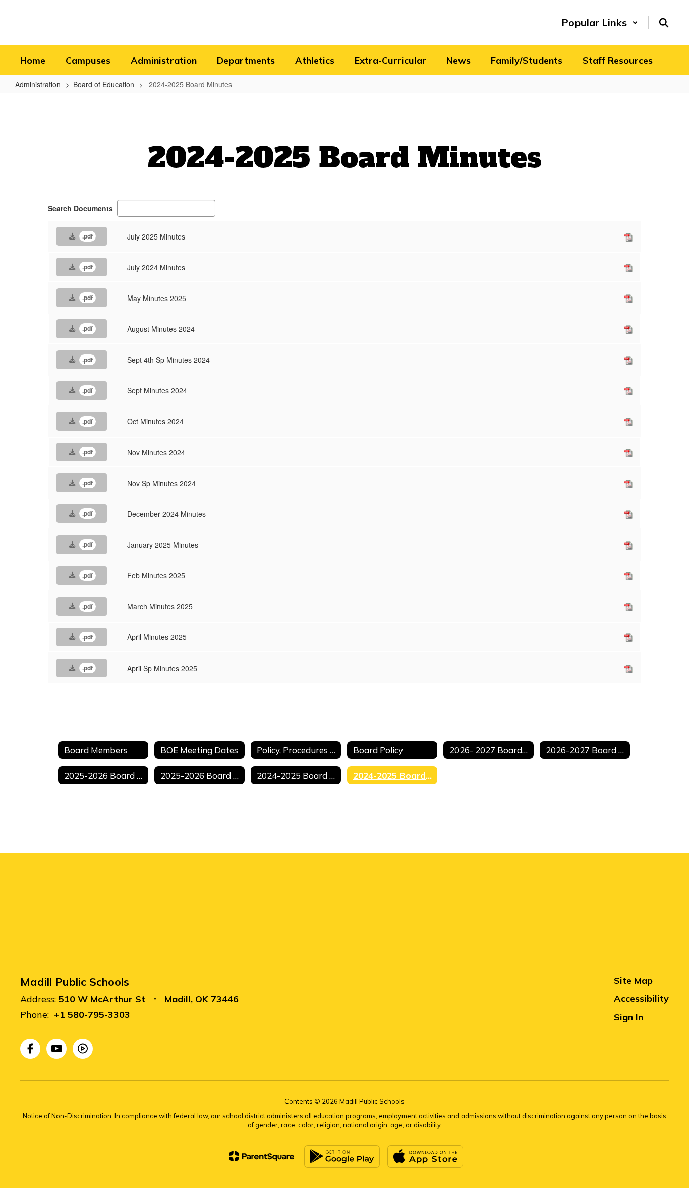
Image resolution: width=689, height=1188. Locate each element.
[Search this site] (664, 23)
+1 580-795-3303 (92, 1014)
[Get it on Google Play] (342, 1156)
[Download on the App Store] (425, 1156)
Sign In (628, 1017)
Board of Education (103, 84)
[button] (599, 22)
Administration (38, 84)
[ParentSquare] (261, 1156)
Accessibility (641, 998)
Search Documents (80, 208)
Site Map (633, 980)
